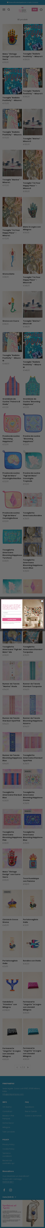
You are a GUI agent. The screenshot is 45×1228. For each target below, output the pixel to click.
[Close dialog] (42, 601)
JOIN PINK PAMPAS (11, 619)
